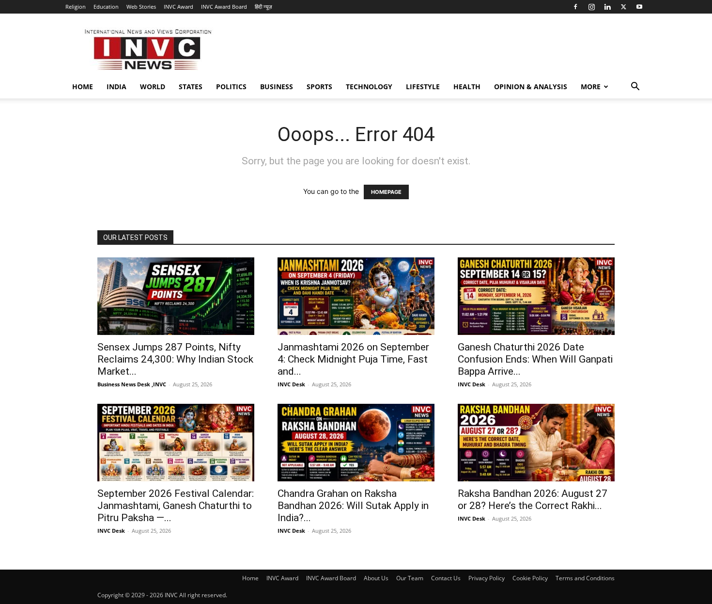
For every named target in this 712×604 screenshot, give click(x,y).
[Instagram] (591, 7)
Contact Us (446, 578)
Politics (231, 86)
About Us (376, 578)
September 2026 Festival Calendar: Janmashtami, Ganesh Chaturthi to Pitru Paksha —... (175, 506)
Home (82, 86)
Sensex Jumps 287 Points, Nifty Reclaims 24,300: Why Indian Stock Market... (175, 359)
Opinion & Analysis (530, 86)
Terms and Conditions (585, 578)
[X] (623, 7)
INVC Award (178, 6)
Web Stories (141, 6)
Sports (319, 86)
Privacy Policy (486, 578)
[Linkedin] (607, 7)
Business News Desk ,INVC (131, 384)
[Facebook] (575, 7)
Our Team (409, 578)
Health (466, 86)
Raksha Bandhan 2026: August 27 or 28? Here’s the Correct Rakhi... (532, 499)
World (152, 86)
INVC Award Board (224, 6)
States (190, 86)
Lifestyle (423, 86)
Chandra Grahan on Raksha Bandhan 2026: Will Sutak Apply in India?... (353, 506)
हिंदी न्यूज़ (263, 6)
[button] (635, 87)
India (116, 86)
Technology (369, 86)
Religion (75, 6)
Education (106, 6)
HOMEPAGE (386, 192)
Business (276, 86)
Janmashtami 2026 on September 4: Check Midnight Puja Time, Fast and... (353, 359)
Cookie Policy (530, 578)
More (591, 86)
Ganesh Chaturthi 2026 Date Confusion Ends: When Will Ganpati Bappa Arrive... (535, 359)
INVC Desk (291, 384)
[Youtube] (639, 7)
